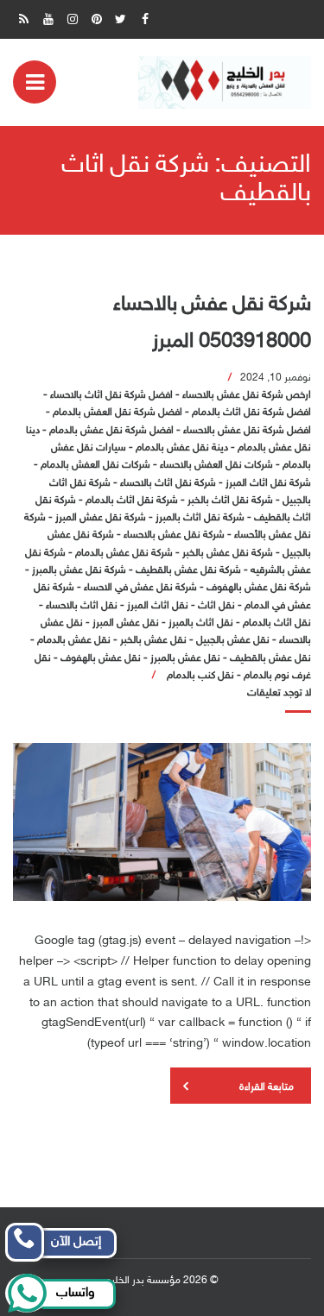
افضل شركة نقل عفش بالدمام (111, 431)
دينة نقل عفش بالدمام (182, 448)
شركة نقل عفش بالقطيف (188, 570)
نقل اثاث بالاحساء (82, 606)
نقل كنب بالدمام (200, 676)
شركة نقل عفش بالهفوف (258, 588)
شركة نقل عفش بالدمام (124, 553)
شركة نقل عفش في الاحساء (140, 588)
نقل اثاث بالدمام (277, 623)
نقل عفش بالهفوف (100, 658)
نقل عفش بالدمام (74, 640)
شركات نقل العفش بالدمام (95, 465)
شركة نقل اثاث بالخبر (230, 500)
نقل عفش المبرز (125, 623)
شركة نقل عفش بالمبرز (79, 570)
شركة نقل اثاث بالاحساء (168, 483)
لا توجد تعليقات (279, 693)
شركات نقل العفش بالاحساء (216, 465)
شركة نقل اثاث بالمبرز (200, 518)
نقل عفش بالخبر (153, 640)
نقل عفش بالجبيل (233, 640)
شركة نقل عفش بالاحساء (174, 535)
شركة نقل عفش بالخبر (227, 553)
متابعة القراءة (266, 1087)
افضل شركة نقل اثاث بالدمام (251, 412)
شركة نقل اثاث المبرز (268, 483)
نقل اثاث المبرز (157, 606)
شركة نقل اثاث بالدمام (132, 500)
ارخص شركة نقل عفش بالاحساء (246, 395)
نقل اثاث (216, 606)
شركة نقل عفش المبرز (100, 518)
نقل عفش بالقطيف (270, 658)
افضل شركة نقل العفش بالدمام (117, 412)
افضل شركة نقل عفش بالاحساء (247, 431)
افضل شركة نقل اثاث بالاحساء (111, 395)
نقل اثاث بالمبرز (200, 623)
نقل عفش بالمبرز (185, 658)
